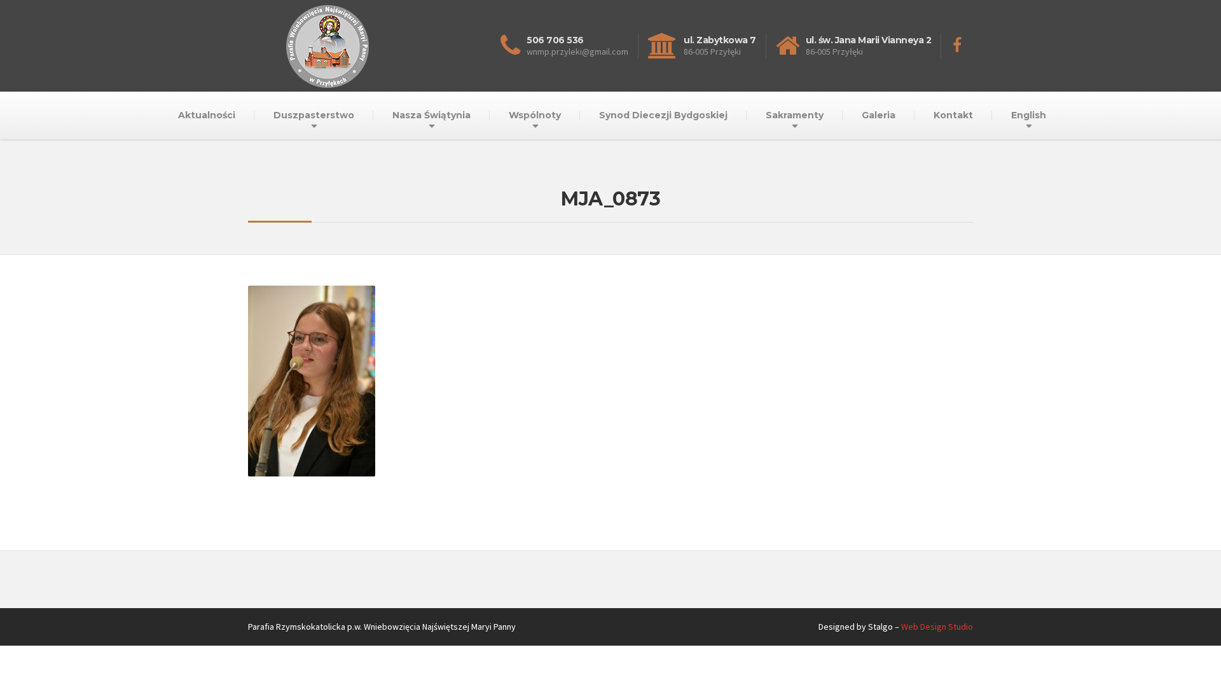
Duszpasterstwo (313, 115)
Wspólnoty (535, 115)
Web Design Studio (937, 626)
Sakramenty (795, 115)
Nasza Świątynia (431, 115)
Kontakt (953, 115)
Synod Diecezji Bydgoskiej (663, 115)
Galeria (878, 115)
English (1028, 115)
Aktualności (206, 115)
